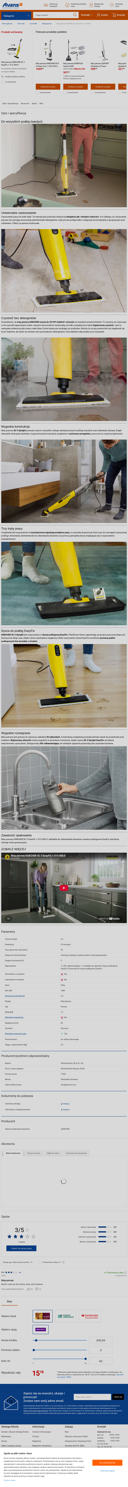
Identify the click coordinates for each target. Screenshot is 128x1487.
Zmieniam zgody (107, 1470)
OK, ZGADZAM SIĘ (107, 1462)
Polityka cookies (9, 1480)
